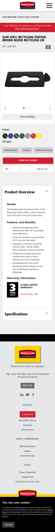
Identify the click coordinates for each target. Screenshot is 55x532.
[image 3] (31, 108)
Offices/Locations (27, 446)
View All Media (27, 117)
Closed (26, 150)
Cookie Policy (27, 477)
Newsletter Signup (27, 420)
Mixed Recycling (44, 150)
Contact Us (27, 414)
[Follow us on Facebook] (33, 395)
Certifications (27, 430)
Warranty (27, 425)
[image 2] (28, 108)
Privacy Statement (27, 472)
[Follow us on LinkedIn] (21, 395)
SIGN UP (27, 385)
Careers (27, 451)
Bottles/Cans (11, 150)
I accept (8, 524)
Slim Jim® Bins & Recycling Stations (20, 17)
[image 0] (24, 108)
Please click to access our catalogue (27, 366)
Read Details (27, 294)
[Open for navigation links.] (49, 5)
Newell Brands (27, 456)
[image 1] (26, 108)
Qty (6, 169)
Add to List (42, 169)
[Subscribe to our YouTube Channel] (27, 395)
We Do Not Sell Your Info (28, 482)
